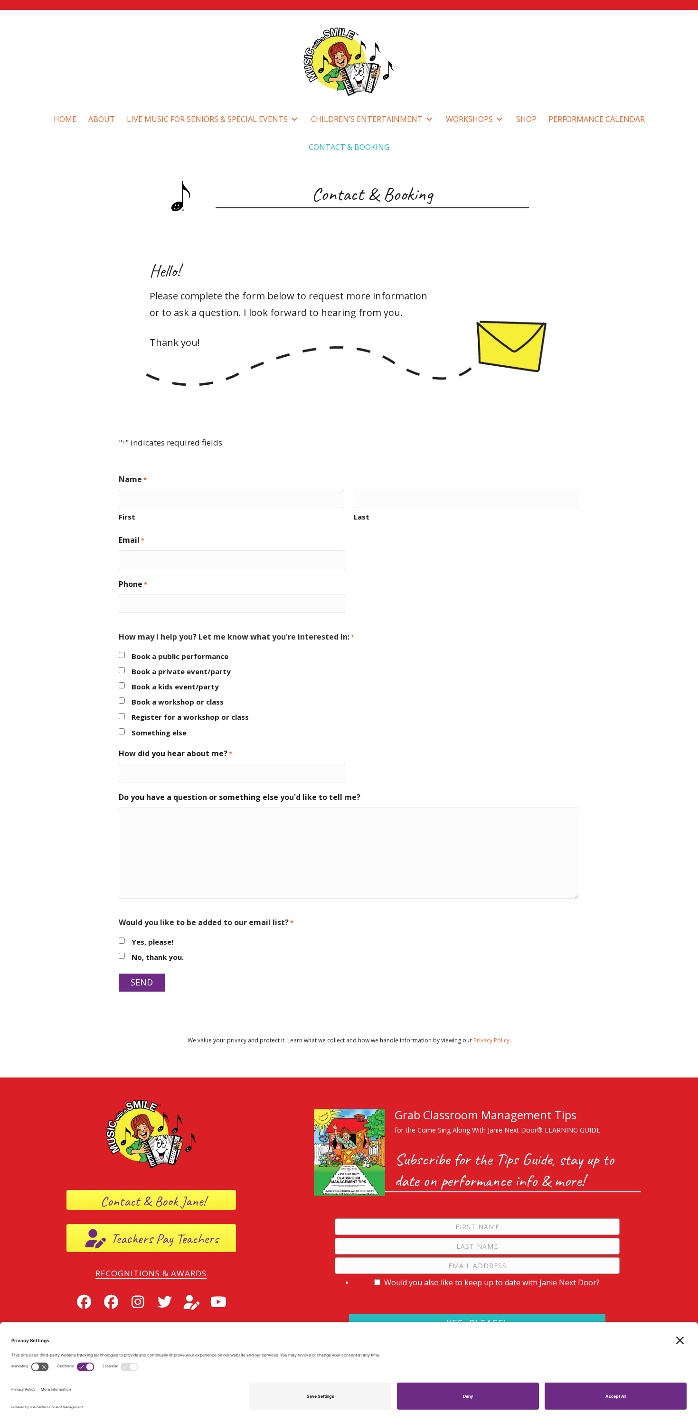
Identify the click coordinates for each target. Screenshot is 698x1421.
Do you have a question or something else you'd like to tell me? (239, 797)
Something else (159, 732)
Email (131, 540)
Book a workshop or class (178, 701)
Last (361, 516)
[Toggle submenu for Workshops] (499, 119)
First (127, 516)
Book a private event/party (181, 671)
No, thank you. (158, 957)
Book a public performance (180, 656)
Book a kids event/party (175, 686)
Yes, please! (152, 942)
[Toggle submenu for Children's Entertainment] (429, 119)
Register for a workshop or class (190, 717)
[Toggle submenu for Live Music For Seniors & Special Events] (294, 119)
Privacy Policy (491, 1040)
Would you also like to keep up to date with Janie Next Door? (492, 1282)
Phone (133, 584)
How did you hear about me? (175, 753)
